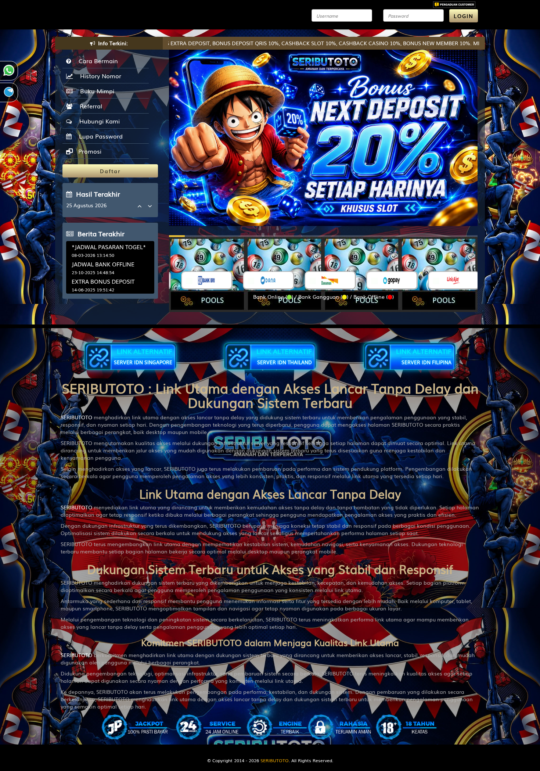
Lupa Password (99, 136)
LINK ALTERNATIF (143, 356)
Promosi (88, 151)
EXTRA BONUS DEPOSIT (103, 281)
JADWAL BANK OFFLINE (103, 264)
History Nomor (98, 75)
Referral (89, 105)
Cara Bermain (96, 60)
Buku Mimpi (95, 90)
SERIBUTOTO (76, 417)
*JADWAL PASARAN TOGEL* (109, 247)
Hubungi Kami (98, 120)
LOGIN (464, 15)
